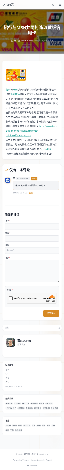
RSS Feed (33, 465)
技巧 (43, 426)
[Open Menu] (60, 4)
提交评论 (51, 313)
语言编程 (17, 404)
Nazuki (49, 460)
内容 (7, 258)
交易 (12, 430)
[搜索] (59, 328)
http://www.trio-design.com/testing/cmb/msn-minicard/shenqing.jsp (31, 131)
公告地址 (47, 149)
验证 (10, 290)
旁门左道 (49, 404)
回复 (31, 193)
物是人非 (27, 426)
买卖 (7, 430)
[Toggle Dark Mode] (53, 4)
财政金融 (54, 408)
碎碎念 (41, 404)
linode (14, 426)
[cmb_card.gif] (16, 75)
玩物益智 (34, 404)
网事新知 (37, 408)
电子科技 (29, 408)
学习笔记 (21, 408)
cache (38, 426)
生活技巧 (46, 408)
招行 (8, 89)
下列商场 (15, 94)
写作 (53, 426)
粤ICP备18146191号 (40, 454)
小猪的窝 (8, 4)
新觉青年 (49, 41)
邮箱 (7, 233)
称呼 (7, 221)
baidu (20, 426)
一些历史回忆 (10, 408)
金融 (48, 426)
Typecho (25, 460)
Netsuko (39, 460)
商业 (33, 426)
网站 (7, 245)
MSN (15, 89)
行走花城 (25, 404)
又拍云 (8, 426)
